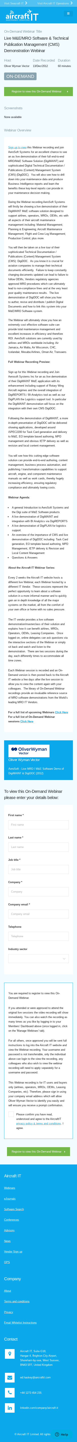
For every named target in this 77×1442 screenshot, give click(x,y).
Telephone (14, 926)
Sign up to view (17, 147)
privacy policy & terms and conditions (38, 1123)
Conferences (11, 1219)
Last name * (15, 837)
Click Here (61, 712)
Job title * (14, 859)
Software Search (14, 1209)
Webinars (9, 1188)
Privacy (8, 1312)
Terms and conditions (17, 1301)
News (7, 1241)
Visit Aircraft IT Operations (53, 3)
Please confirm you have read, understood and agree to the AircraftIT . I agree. (39, 1121)
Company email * (19, 904)
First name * (16, 815)
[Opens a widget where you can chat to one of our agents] (61, 1435)
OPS (7, 1262)
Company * (15, 882)
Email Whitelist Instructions (20, 1322)
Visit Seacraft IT (14, 3)
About (7, 1290)
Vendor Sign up (13, 1251)
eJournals (10, 1198)
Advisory (9, 1230)
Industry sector (17, 949)
